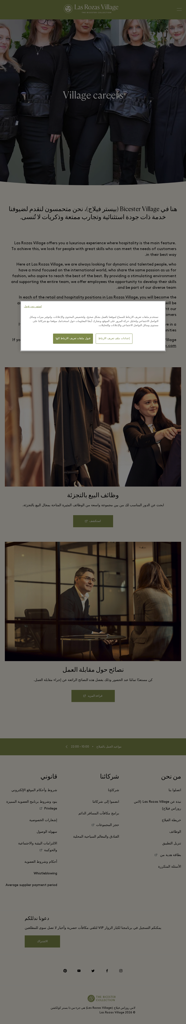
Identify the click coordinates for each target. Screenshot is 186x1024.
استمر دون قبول (33, 306)
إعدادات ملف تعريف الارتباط (114, 338)
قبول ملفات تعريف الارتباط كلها (73, 338)
